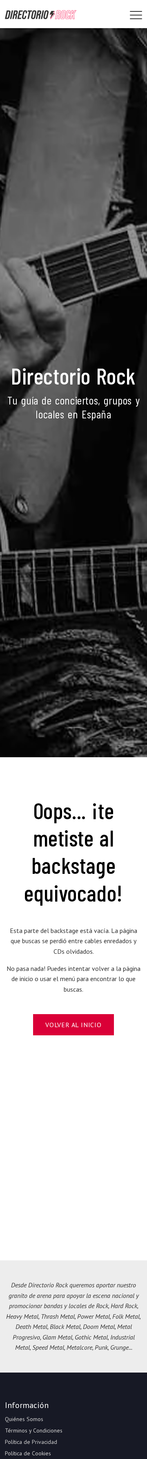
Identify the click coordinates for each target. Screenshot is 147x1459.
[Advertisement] (73, 1147)
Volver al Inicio (73, 1025)
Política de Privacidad (31, 1442)
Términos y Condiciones (33, 1430)
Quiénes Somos (24, 1419)
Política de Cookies (28, 1453)
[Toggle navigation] (136, 15)
